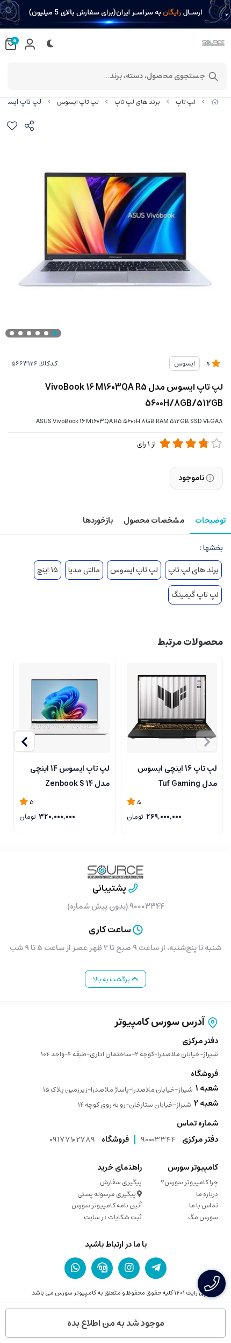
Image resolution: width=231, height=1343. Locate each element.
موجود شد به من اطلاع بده (115, 1323)
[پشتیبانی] (102, 1267)
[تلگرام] (155, 1267)
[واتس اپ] (75, 1267)
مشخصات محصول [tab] (154, 520)
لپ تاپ (186, 102)
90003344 (158, 1139)
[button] (24, 741)
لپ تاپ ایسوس (78, 102)
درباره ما (207, 1194)
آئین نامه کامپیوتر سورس (106, 1205)
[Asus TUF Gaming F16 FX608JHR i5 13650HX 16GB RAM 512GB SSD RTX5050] (172, 708)
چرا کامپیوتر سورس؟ (189, 1182)
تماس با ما (203, 1205)
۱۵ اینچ (47, 570)
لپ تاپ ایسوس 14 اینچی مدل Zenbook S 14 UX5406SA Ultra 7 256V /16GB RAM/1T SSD (67, 775)
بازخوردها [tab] (98, 520)
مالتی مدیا (84, 570)
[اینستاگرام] (128, 1267)
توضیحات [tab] (210, 520)
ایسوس (184, 363)
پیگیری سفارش (121, 1182)
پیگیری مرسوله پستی (107, 1194)
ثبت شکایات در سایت (113, 1217)
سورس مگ (203, 1217)
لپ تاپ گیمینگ (195, 594)
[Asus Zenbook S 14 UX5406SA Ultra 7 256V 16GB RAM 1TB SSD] (64, 708)
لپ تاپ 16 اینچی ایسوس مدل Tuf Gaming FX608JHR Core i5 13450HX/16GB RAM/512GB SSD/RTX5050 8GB (177, 775)
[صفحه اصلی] (215, 102)
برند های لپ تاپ (137, 102)
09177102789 (72, 1139)
